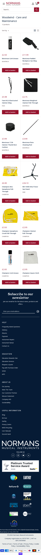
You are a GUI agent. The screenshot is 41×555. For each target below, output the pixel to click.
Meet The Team (7, 389)
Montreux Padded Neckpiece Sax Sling (29, 59)
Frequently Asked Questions (11, 326)
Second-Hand (6, 434)
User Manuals (6, 431)
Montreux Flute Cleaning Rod (28, 143)
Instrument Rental (8, 343)
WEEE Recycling (7, 427)
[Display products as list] (38, 30)
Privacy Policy (28, 544)
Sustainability (6, 402)
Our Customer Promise (9, 393)
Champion (5, 194)
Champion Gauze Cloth (30, 273)
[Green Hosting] (13, 514)
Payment (5, 336)
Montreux (5, 61)
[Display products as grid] (35, 30)
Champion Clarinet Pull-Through (29, 232)
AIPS (3, 374)
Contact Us (5, 346)
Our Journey (6, 386)
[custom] (13, 455)
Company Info (6, 399)
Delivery (4, 330)
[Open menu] (4, 4)
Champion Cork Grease (10, 273)
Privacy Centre (6, 424)
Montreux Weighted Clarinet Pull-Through (30, 101)
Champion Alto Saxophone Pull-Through (8, 189)
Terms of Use (7, 544)
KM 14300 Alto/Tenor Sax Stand (30, 188)
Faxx (3, 106)
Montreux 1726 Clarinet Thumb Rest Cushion (9, 144)
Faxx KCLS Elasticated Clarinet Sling (10, 101)
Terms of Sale (17, 544)
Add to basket (10, 70)
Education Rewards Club (10, 358)
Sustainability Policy (23, 546)
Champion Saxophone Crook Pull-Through (10, 232)
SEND (4, 371)
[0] (36, 4)
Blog (3, 415)
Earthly (4, 421)
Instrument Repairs (8, 339)
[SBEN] (27, 505)
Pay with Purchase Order (10, 368)
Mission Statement (8, 396)
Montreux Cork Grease (10, 58)
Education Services (8, 361)
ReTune (4, 418)
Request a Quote (7, 364)
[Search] (36, 9)
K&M (23, 192)
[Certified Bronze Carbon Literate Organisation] (27, 496)
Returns (4, 333)
